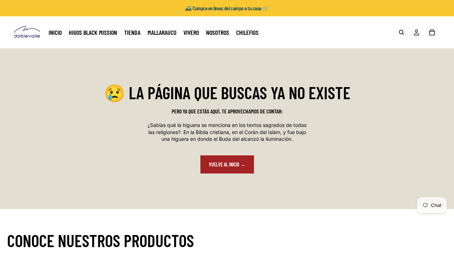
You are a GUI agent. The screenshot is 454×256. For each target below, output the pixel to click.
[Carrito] (432, 32)
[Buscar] (401, 32)
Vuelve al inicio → (227, 164)
